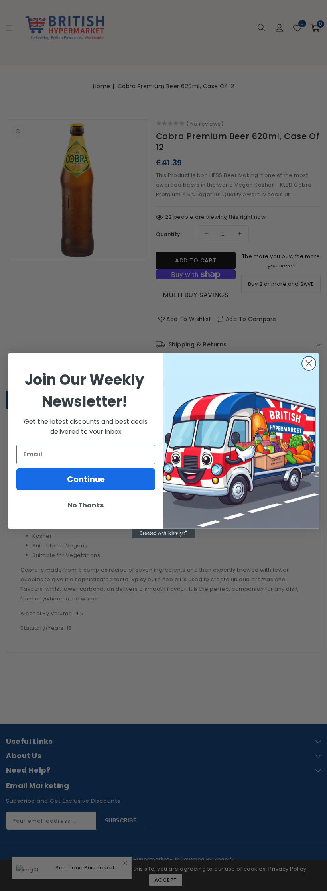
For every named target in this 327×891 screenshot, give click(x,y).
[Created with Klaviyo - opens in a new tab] (163, 533)
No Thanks (86, 505)
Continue (86, 479)
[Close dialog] (309, 363)
